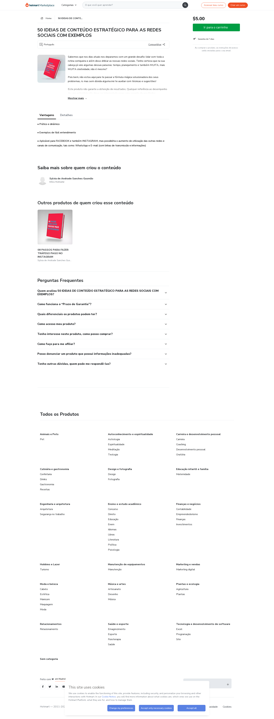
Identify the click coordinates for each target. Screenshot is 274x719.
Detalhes (66, 115)
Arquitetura (46, 509)
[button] (99, 292)
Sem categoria (49, 659)
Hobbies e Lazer (50, 564)
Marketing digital (185, 569)
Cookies (227, 707)
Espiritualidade (116, 444)
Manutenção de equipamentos (126, 564)
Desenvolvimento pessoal (191, 449)
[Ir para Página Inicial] (41, 5)
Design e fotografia (120, 469)
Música (112, 599)
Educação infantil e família (192, 469)
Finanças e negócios (188, 504)
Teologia (113, 454)
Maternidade (183, 474)
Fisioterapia (114, 639)
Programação (183, 634)
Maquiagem (46, 604)
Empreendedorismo (187, 514)
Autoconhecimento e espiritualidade (130, 434)
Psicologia (113, 550)
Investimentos (184, 524)
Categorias (68, 5)
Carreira (180, 439)
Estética (44, 594)
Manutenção (115, 569)
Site (178, 639)
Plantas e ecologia (187, 584)
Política (112, 544)
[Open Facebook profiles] (43, 687)
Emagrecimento (116, 629)
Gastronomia (47, 484)
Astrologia (114, 439)
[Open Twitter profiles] (49, 687)
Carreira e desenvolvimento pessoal (198, 434)
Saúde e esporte (118, 624)
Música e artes (117, 584)
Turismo (44, 569)
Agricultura (182, 589)
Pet (42, 439)
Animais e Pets (49, 434)
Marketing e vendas (188, 564)
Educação (113, 519)
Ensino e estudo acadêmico (124, 504)
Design (112, 474)
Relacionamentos (51, 624)
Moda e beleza (49, 584)
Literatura (113, 539)
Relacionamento (49, 629)
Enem (111, 524)
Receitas (45, 489)
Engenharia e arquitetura (55, 504)
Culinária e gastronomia (54, 469)
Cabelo (44, 589)
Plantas (180, 594)
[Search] (185, 5)
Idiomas (112, 529)
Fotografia (114, 479)
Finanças (181, 519)
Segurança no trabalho (52, 514)
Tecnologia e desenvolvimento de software (203, 624)
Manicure (45, 599)
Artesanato (114, 589)
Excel (179, 629)
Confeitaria (46, 474)
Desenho (113, 594)
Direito (112, 514)
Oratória (180, 454)
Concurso (113, 509)
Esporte (112, 634)
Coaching (181, 444)
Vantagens (46, 115)
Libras (111, 534)
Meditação (114, 449)
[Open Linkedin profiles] (56, 687)
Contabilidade (183, 509)
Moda (43, 609)
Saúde (111, 644)
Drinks (43, 479)
